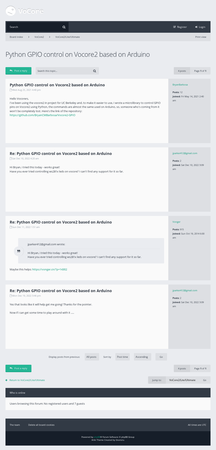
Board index (16, 36)
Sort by (107, 356)
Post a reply (20, 70)
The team (15, 424)
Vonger (176, 221)
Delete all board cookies (41, 424)
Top (207, 139)
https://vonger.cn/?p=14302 (49, 269)
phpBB (97, 436)
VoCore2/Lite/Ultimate (67, 36)
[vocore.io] (24, 10)
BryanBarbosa (180, 84)
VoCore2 (39, 36)
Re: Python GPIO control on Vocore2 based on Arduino (61, 153)
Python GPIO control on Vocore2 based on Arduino (77, 54)
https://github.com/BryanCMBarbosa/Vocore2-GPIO (42, 115)
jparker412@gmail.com (185, 153)
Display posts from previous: (65, 356)
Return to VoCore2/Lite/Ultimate (27, 380)
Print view (200, 36)
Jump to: (157, 380)
